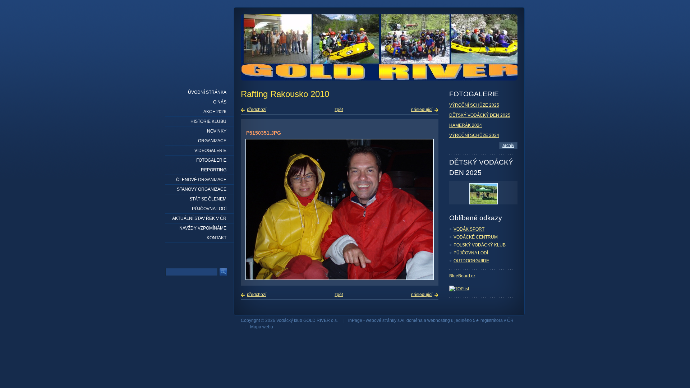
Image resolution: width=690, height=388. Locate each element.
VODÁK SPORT (469, 229)
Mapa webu (261, 326)
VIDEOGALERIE (210, 150)
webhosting (438, 320)
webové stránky (381, 320)
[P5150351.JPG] (339, 278)
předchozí (256, 109)
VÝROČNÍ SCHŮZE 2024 (474, 135)
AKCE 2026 (214, 111)
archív (508, 145)
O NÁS (219, 102)
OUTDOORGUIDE (471, 260)
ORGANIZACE (212, 140)
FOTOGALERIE (211, 160)
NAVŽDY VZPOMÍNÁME (202, 228)
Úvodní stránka (207, 92)
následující (421, 109)
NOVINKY (216, 131)
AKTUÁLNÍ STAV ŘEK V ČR (199, 218)
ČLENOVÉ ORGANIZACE (201, 179)
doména (414, 320)
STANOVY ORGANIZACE (201, 189)
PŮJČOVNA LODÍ (471, 252)
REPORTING (213, 169)
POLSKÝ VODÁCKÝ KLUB (480, 245)
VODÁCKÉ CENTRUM (476, 237)
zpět (339, 109)
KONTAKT (216, 237)
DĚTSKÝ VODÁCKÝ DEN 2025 (479, 115)
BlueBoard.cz (462, 275)
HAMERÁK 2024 (465, 125)
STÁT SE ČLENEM (207, 199)
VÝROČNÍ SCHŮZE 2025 (474, 105)
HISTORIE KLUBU (208, 121)
